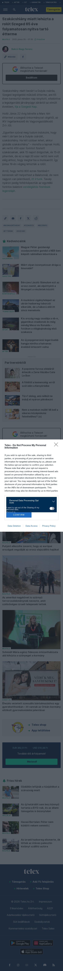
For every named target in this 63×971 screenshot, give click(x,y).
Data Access (31, 526)
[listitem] (30, 501)
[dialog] (31, 485)
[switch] (52, 508)
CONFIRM (19, 515)
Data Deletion (14, 526)
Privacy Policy (49, 526)
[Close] (57, 445)
